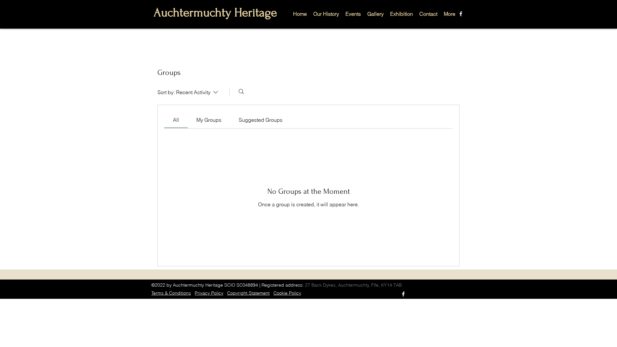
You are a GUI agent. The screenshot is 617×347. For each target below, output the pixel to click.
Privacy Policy (209, 293)
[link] (176, 120)
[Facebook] (461, 14)
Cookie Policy (287, 293)
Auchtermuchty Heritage (215, 13)
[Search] (241, 91)
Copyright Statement (248, 293)
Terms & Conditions (171, 293)
